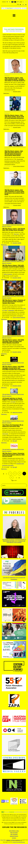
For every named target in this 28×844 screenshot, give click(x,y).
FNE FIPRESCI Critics (14, 831)
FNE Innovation (14, 834)
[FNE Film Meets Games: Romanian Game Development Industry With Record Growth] (14, 446)
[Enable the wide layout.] (26, 2)
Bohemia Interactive (15, 122)
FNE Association (14, 832)
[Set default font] (23, 4)
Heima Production (8, 274)
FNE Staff (14, 441)
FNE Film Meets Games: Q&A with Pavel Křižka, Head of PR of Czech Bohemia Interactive (14, 116)
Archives (14, 838)
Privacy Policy (3, 839)
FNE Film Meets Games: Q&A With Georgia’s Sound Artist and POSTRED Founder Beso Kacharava (13, 368)
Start (3, 474)
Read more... (6, 93)
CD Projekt (13, 401)
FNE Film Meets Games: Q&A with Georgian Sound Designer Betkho (13, 266)
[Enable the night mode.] (10, 2)
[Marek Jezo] (14, 216)
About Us (18, 839)
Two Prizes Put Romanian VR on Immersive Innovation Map (12, 425)
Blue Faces (16, 234)
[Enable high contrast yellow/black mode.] (18, 2)
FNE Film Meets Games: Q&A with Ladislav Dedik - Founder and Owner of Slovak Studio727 (15, 79)
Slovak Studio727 (21, 84)
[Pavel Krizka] (15, 103)
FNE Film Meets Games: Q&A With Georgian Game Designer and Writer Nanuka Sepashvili (13, 341)
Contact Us (13, 839)
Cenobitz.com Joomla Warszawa (18, 842)
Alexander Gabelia (17, 91)
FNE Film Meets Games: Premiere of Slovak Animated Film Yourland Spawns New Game (13, 301)
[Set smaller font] (20, 4)
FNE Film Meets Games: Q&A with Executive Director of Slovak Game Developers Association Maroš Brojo (14, 153)
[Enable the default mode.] (7, 2)
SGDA (18, 161)
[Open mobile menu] (14, 15)
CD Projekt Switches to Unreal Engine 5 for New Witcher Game (12, 399)
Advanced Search (14, 836)
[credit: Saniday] (14, 253)
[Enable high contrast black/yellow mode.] (15, 2)
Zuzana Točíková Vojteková (18, 166)
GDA (12, 200)
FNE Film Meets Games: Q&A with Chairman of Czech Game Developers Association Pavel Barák (14, 192)
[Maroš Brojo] (15, 139)
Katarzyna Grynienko (17, 412)
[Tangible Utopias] (14, 417)
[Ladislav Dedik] (15, 66)
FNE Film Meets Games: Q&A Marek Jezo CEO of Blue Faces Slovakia (13, 229)
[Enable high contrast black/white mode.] (12, 2)
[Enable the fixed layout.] (23, 2)
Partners (8, 839)
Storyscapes (5, 433)
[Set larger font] (26, 4)
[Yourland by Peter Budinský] (14, 288)
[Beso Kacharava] (14, 359)
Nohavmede (11, 310)
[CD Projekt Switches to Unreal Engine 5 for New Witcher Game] (14, 391)
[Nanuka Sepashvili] (14, 327)
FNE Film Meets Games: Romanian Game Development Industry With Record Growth (13, 455)
